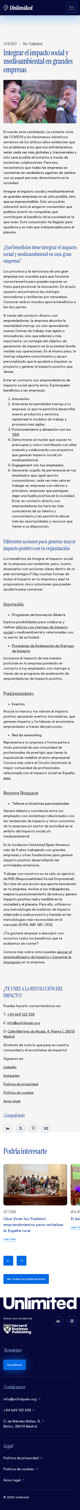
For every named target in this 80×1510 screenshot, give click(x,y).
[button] (8, 1261)
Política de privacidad (20, 1084)
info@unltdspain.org (23, 1023)
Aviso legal (11, 1101)
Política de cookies (18, 1092)
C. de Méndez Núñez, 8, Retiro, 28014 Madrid (22, 1423)
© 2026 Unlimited (16, 1497)
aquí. (7, 778)
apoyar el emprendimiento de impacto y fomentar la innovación (37, 957)
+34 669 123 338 (21, 1014)
